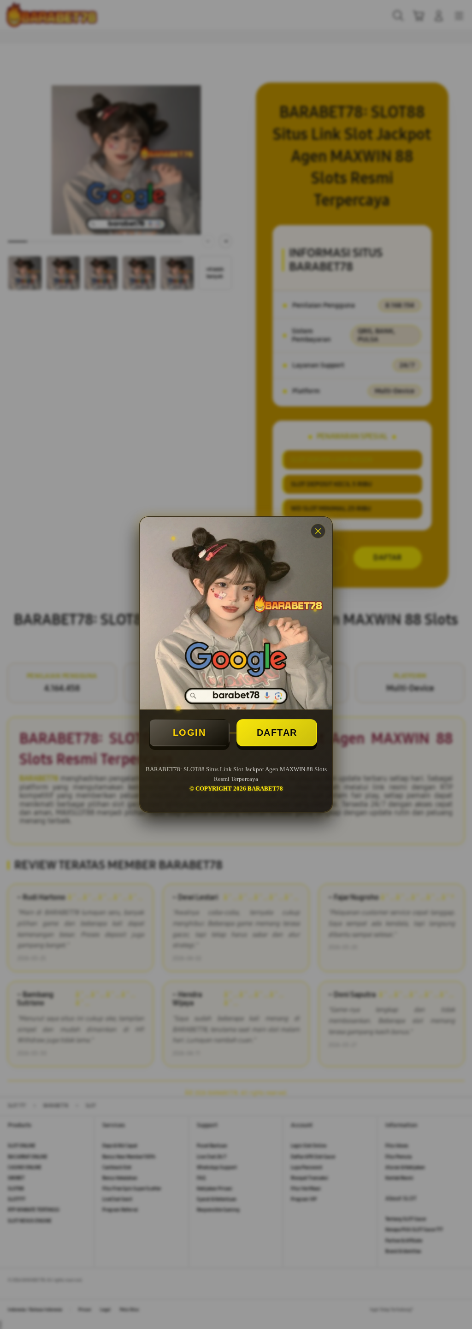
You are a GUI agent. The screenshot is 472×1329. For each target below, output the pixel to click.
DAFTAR (277, 732)
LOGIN (189, 732)
